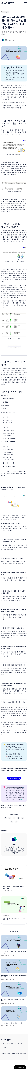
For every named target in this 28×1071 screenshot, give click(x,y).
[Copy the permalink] (16, 821)
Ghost (14, 1055)
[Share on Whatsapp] (18, 818)
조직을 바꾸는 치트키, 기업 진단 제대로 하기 (12, 1023)
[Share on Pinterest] (14, 818)
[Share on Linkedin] (22, 818)
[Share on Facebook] (5, 818)
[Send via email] (11, 821)
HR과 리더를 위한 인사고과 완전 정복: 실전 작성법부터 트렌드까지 (15, 749)
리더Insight (5, 11)
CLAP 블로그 (7, 3)
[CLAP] (14, 839)
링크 (3, 475)
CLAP (6, 39)
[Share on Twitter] (9, 818)
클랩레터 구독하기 (19, 1067)
